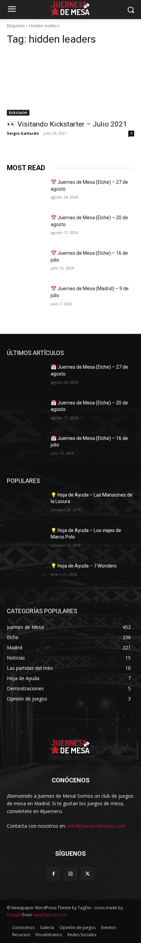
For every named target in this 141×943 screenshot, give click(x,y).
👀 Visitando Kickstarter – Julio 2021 (67, 124)
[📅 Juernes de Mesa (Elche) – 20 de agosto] (26, 228)
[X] (87, 874)
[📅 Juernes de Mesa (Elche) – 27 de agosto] (26, 192)
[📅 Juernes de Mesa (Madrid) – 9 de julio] (26, 298)
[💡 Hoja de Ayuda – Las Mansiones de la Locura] (26, 505)
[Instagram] (70, 874)
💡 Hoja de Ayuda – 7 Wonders (84, 566)
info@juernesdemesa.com (96, 826)
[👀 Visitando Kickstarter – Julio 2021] (70, 84)
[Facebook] (53, 874)
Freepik (14, 915)
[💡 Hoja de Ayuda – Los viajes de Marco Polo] (26, 540)
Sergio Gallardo (23, 133)
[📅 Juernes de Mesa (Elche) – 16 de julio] (26, 263)
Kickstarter (18, 112)
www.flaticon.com (50, 915)
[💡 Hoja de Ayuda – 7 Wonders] (26, 576)
